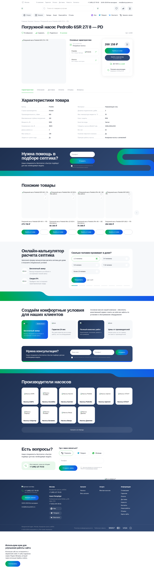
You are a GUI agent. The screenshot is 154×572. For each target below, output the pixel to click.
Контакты (76, 2)
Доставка (62, 2)
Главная (24, 21)
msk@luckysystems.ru (126, 2)
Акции (55, 15)
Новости (69, 2)
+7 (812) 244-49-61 (55, 504)
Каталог (30, 21)
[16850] (127, 44)
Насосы (37, 21)
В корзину (44, 232)
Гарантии (48, 2)
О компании (39, 2)
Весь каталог (84, 493)
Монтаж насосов (104, 490)
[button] (136, 212)
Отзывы (71, 15)
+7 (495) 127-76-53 (93, 2)
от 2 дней (122, 63)
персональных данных (82, 167)
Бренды (48, 15)
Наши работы (63, 15)
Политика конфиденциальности (83, 528)
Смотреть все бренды (77, 430)
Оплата (54, 2)
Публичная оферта (100, 528)
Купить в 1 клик (30, 232)
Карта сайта (125, 514)
